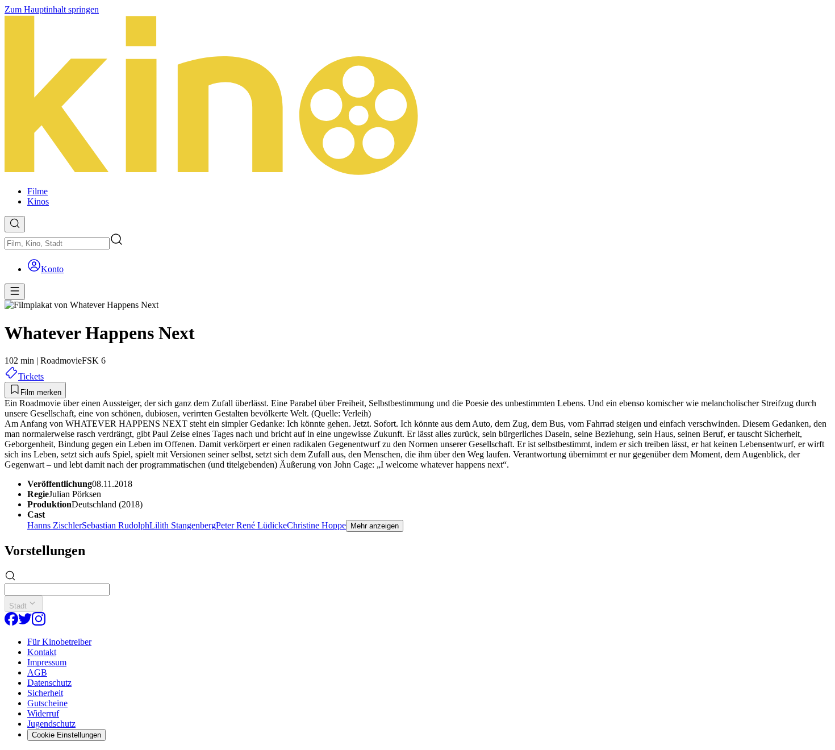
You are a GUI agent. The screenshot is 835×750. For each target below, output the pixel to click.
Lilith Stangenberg (182, 525)
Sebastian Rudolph (115, 525)
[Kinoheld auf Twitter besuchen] (25, 622)
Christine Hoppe (316, 525)
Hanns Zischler (54, 525)
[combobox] (57, 243)
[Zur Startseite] (417, 96)
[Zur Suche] (15, 224)
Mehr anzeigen (374, 526)
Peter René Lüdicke (251, 525)
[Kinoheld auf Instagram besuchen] (38, 622)
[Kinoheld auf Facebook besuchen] (11, 622)
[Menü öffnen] (15, 292)
